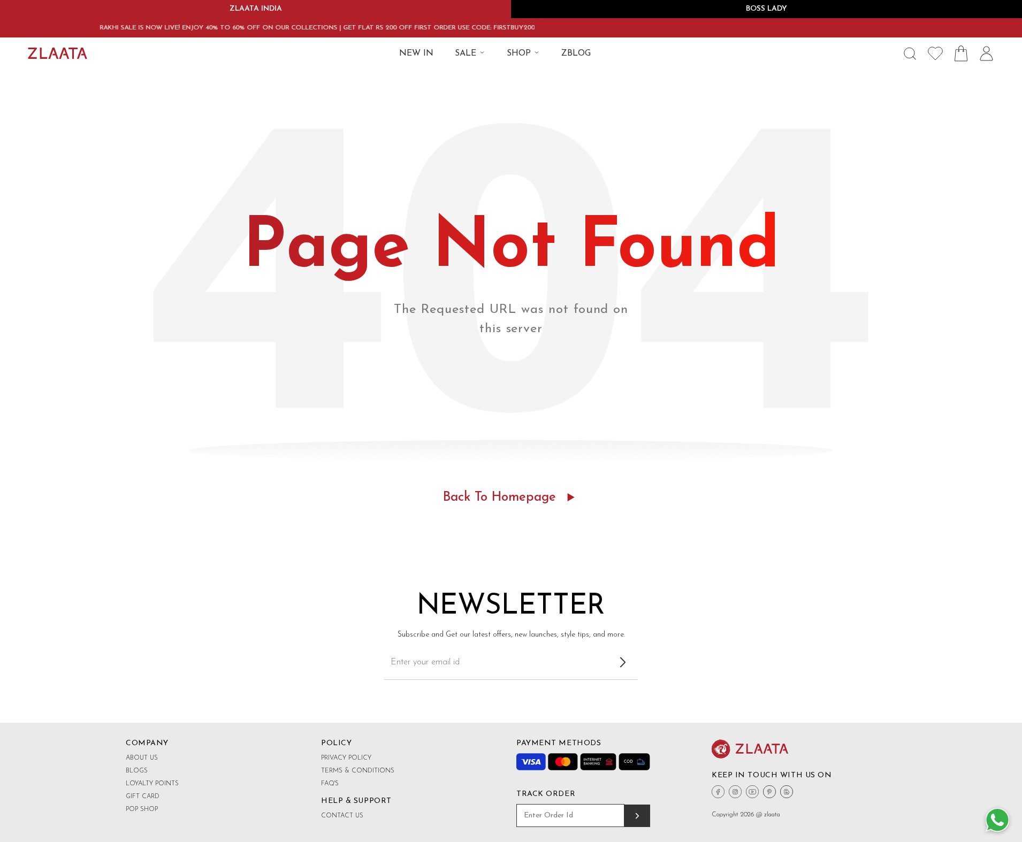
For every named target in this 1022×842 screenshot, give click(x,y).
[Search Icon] (909, 53)
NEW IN (416, 53)
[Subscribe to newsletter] (622, 662)
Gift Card (142, 796)
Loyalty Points (152, 783)
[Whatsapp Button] (997, 821)
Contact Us (342, 816)
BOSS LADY (766, 9)
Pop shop (142, 809)
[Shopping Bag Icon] (961, 53)
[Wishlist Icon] (935, 53)
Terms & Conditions (357, 771)
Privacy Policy (346, 758)
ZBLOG (576, 53)
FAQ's (330, 783)
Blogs (137, 771)
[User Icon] (986, 53)
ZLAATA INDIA (256, 9)
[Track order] (637, 816)
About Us (142, 758)
